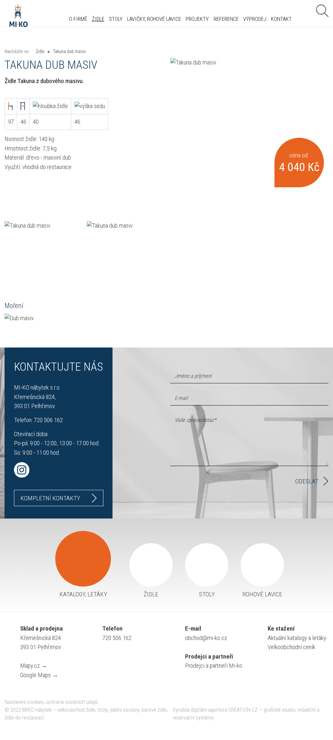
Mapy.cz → (33, 665)
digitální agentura (209, 710)
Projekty (197, 19)
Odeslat (306, 481)
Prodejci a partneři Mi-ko (213, 665)
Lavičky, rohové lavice (154, 19)
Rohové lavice (262, 594)
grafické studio (279, 710)
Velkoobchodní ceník (291, 647)
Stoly (116, 19)
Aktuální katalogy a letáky (297, 638)
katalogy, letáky (83, 594)
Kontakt (281, 19)
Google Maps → (39, 675)
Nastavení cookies (24, 702)
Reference (226, 19)
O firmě (78, 19)
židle (151, 594)
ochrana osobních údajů (72, 702)
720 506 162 (48, 420)
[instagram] (58, 470)
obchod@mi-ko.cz (206, 638)
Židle (98, 19)
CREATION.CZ (243, 710)
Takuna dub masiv (69, 51)
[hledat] (322, 11)
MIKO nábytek (37, 710)
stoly (207, 594)
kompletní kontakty (50, 498)
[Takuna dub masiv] (249, 120)
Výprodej (254, 19)
